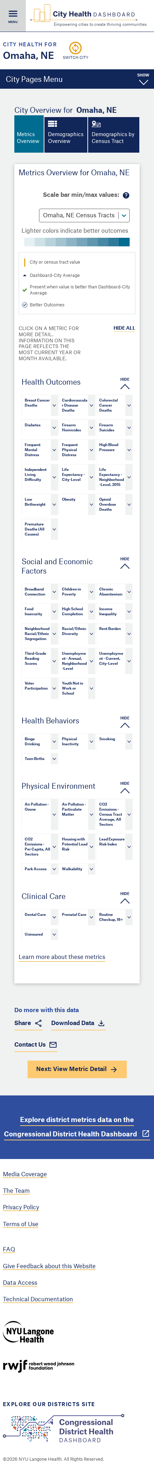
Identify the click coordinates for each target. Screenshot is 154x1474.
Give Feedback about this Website (49, 1266)
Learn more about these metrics (62, 957)
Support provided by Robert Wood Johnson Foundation (38, 1366)
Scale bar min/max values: (81, 195)
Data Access (20, 1283)
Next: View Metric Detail (71, 1069)
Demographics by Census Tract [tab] (113, 138)
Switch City (75, 58)
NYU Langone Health (28, 1332)
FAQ (9, 1249)
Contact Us (30, 1045)
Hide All (124, 328)
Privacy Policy (21, 1207)
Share (22, 1023)
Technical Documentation (38, 1299)
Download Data (72, 1023)
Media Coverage (25, 1174)
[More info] (126, 195)
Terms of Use (20, 1224)
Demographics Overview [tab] (65, 138)
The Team (16, 1191)
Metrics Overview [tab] (28, 138)
